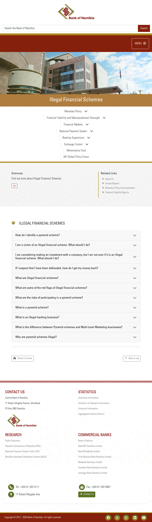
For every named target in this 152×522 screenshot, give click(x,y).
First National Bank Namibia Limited (94, 457)
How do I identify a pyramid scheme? (37, 235)
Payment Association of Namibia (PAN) (23, 446)
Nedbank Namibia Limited (90, 462)
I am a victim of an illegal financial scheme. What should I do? (52, 245)
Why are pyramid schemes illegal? (36, 337)
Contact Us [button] (89, 494)
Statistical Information (88, 398)
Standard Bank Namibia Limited (92, 468)
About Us (109, 179)
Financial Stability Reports (117, 192)
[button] (14, 186)
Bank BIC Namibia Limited (90, 446)
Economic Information (88, 409)
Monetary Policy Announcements (120, 188)
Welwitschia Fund (76, 150)
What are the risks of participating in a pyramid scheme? (49, 297)
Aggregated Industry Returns (91, 414)
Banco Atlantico (85, 441)
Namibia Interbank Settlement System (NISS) (26, 457)
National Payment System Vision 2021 (22, 451)
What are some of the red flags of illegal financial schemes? (51, 288)
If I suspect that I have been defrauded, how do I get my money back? (56, 268)
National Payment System (73, 131)
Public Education (12, 441)
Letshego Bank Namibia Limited (92, 473)
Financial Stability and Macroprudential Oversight (73, 118)
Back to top (134, 358)
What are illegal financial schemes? (36, 278)
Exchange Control (73, 144)
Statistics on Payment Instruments (93, 403)
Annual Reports (112, 183)
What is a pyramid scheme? (32, 307)
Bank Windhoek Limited (89, 451)
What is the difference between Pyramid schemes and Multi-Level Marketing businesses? (68, 327)
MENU (138, 43)
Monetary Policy (73, 111)
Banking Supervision (73, 137)
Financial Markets (73, 124)
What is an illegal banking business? (37, 317)
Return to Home (25, 358)
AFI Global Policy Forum (76, 157)
